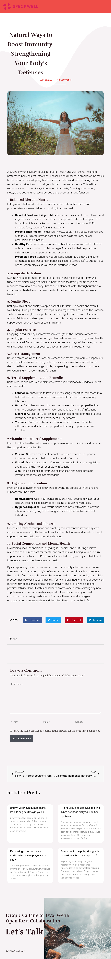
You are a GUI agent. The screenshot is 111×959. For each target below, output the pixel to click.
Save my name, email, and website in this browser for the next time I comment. (57, 730)
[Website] (87, 722)
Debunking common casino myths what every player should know (29, 855)
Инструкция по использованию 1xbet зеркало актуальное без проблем (80, 812)
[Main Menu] (105, 6)
